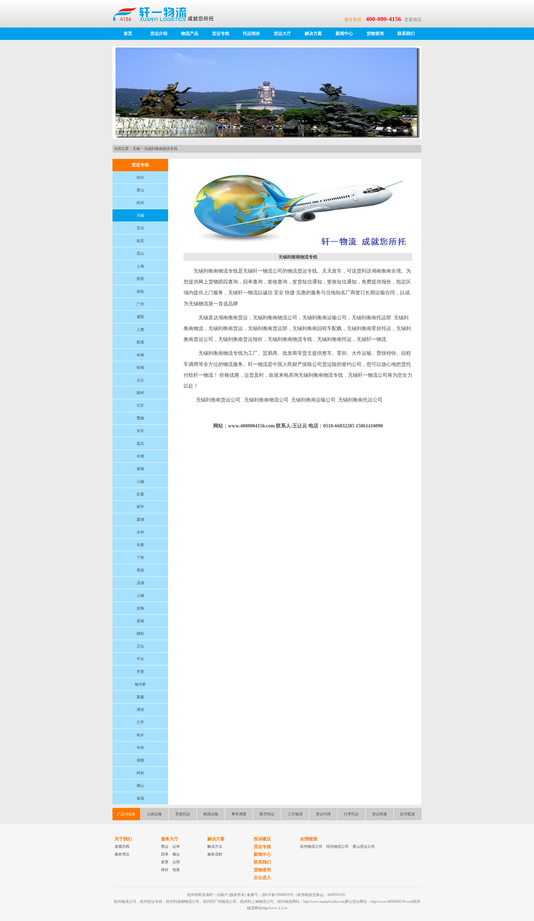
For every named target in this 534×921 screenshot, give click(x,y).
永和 (140, 532)
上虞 (140, 329)
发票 (164, 862)
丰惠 (140, 545)
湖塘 (140, 760)
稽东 (140, 633)
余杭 (140, 291)
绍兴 (140, 177)
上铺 (140, 595)
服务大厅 (169, 839)
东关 (140, 431)
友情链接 (308, 839)
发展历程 (122, 846)
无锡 (136, 148)
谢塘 (140, 469)
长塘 (140, 456)
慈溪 (140, 342)
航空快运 (267, 814)
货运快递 (379, 814)
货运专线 (220, 33)
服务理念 (122, 854)
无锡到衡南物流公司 (266, 399)
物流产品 (189, 33)
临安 (140, 241)
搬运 (176, 854)
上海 (140, 266)
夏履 (140, 697)
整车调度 (238, 814)
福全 (140, 735)
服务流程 (214, 854)
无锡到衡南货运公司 (218, 399)
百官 (140, 405)
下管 (140, 557)
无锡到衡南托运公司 (360, 399)
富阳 (140, 279)
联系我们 (406, 33)
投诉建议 (262, 839)
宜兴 (140, 228)
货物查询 (375, 33)
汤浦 (140, 583)
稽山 (140, 785)
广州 (140, 304)
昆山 (140, 253)
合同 (176, 862)
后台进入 (262, 877)
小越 (140, 481)
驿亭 (140, 507)
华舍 (140, 747)
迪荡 (140, 798)
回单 (164, 854)
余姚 (140, 355)
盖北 (140, 443)
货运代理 (323, 814)
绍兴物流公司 (337, 846)
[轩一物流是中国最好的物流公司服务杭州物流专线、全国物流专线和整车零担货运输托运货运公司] (166, 13)
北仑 (140, 380)
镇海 (140, 367)
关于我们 (123, 839)
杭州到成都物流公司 (182, 901)
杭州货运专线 (151, 901)
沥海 (140, 608)
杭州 (140, 203)
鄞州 (140, 393)
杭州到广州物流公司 (219, 901)
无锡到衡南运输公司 (313, 399)
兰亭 (140, 722)
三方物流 (295, 814)
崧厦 (140, 494)
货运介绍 (158, 33)
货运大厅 (282, 33)
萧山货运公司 (364, 846)
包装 (176, 870)
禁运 (164, 846)
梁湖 (140, 519)
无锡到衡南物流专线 (160, 148)
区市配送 (407, 814)
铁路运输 (210, 814)
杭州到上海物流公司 (256, 901)
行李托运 (351, 814)
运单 (176, 846)
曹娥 (140, 418)
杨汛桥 (140, 684)
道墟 (140, 621)
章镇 (140, 570)
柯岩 (140, 773)
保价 (164, 870)
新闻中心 (344, 33)
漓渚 (140, 709)
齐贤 (140, 671)
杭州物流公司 (311, 846)
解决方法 (214, 846)
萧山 (140, 190)
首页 (128, 33)
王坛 (140, 646)
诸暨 (140, 317)
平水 (140, 659)
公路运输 (154, 814)
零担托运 (182, 814)
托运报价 (251, 33)
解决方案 (313, 33)
